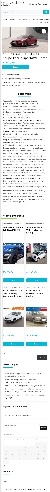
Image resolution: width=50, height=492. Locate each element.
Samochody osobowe (20, 79)
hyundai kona (20, 82)
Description (24, 94)
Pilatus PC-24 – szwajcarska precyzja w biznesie (25, 386)
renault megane (34, 82)
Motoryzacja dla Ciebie (12, 4)
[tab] (25, 94)
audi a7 (10, 82)
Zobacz (15, 67)
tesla (19, 85)
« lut (4, 466)
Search (43, 428)
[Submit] (46, 12)
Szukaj (5, 353)
